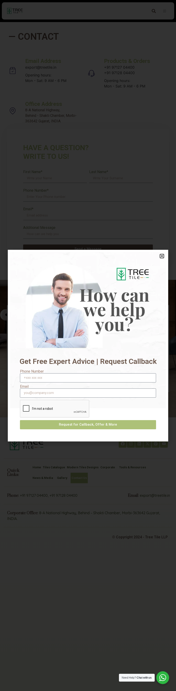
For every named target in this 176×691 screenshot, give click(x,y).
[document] (88, 345)
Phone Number (32, 371)
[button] (162, 256)
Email (24, 386)
